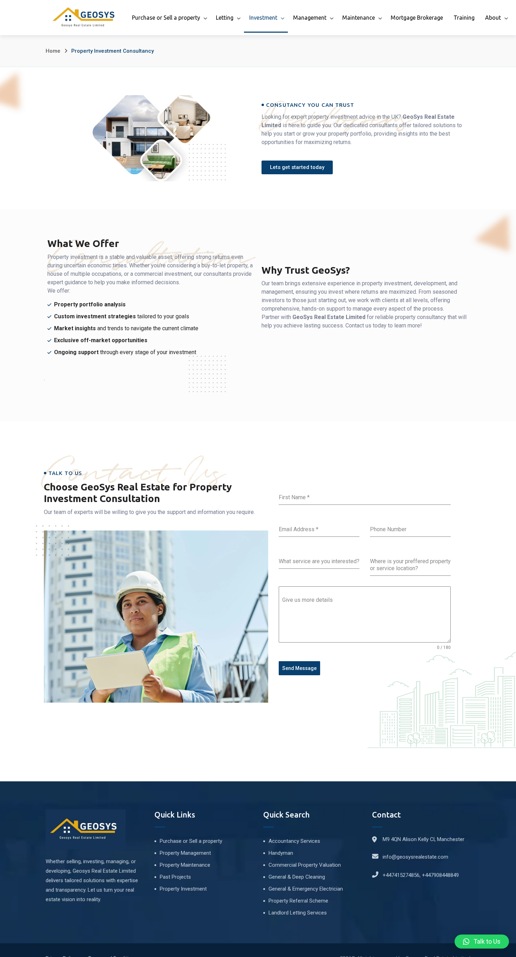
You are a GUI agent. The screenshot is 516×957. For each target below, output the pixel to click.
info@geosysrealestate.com (415, 857)
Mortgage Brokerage (417, 17)
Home (53, 51)
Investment (263, 17)
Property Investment (183, 889)
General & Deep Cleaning (297, 877)
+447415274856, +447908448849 (421, 875)
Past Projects (175, 877)
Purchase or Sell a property (166, 17)
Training (464, 17)
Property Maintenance (185, 865)
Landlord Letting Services (298, 913)
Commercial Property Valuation (305, 865)
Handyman (281, 853)
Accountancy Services (294, 841)
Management (309, 17)
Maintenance (358, 17)
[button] (482, 942)
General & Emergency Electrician (306, 889)
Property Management (185, 853)
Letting (224, 17)
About (493, 17)
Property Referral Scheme (298, 901)
